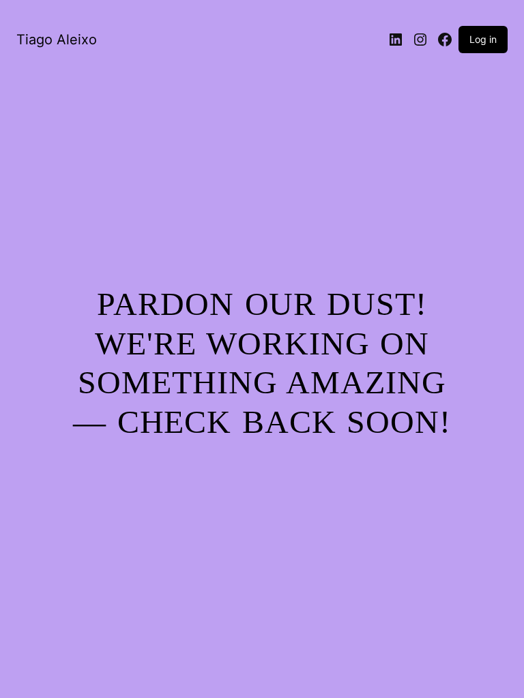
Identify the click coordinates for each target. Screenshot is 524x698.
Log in (483, 39)
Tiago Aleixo (56, 39)
